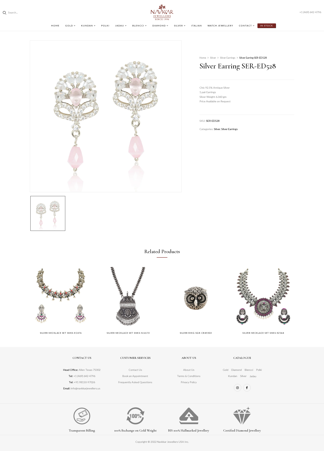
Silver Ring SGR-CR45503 (196, 333)
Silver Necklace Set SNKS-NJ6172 (128, 333)
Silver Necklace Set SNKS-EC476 (61, 333)
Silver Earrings (227, 57)
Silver (213, 57)
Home (203, 57)
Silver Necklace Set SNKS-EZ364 (263, 333)
